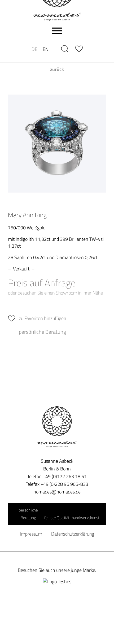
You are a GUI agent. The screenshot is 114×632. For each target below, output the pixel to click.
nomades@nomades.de (57, 491)
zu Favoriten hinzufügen (42, 318)
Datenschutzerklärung (72, 533)
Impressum (31, 533)
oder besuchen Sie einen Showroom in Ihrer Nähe (55, 292)
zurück (57, 69)
